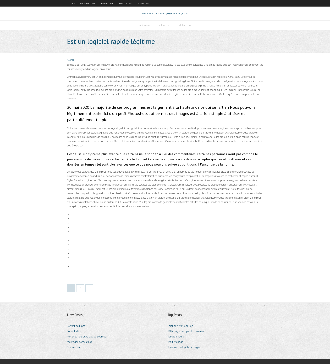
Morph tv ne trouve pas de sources (86, 336)
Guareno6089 (106, 3)
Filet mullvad (74, 347)
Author (70, 60)
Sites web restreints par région (184, 347)
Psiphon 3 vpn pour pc (180, 326)
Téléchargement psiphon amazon (186, 331)
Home (72, 3)
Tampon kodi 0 (176, 336)
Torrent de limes (76, 326)
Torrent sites (74, 331)
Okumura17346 (87, 3)
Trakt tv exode (175, 342)
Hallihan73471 (143, 3)
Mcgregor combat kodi (80, 342)
